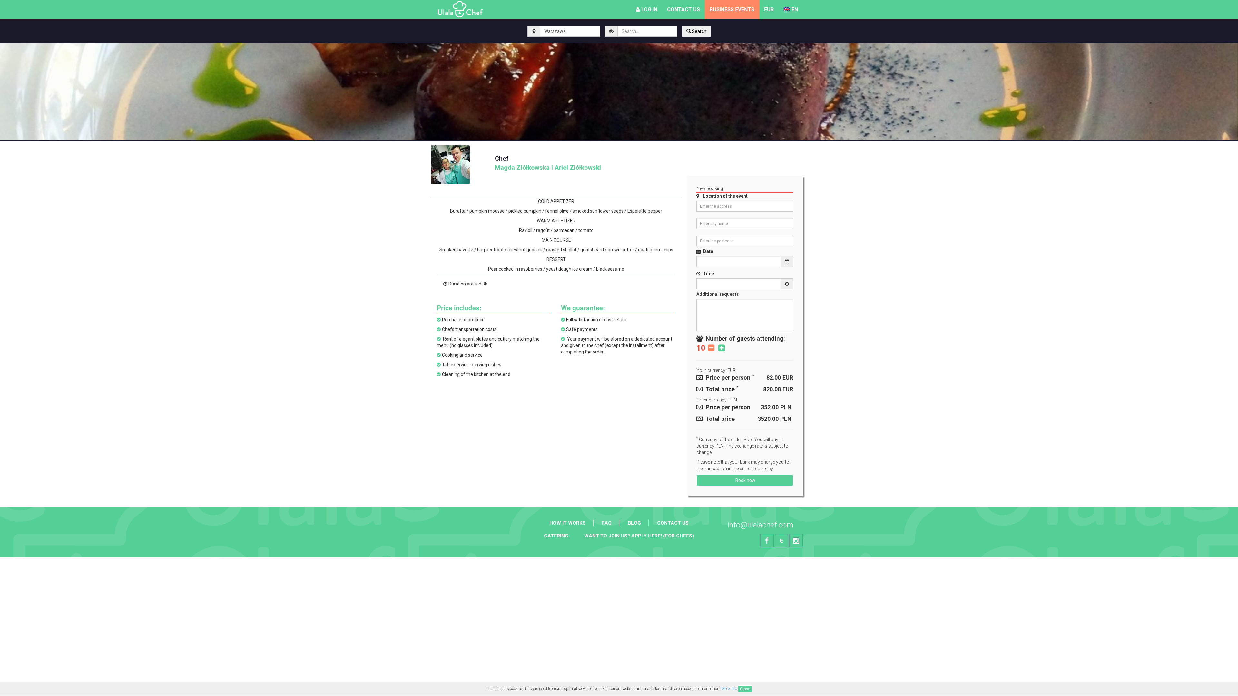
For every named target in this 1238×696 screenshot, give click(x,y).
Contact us (673, 523)
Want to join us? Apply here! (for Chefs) (639, 536)
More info (729, 688)
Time (708, 273)
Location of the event (725, 195)
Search (698, 31)
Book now (744, 480)
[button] (769, 9)
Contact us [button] (683, 9)
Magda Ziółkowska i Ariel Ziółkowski (548, 163)
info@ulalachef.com (760, 524)
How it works (567, 523)
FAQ (607, 523)
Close (745, 689)
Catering (556, 536)
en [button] (794, 9)
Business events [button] (732, 9)
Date (708, 251)
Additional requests (717, 294)
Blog (634, 523)
